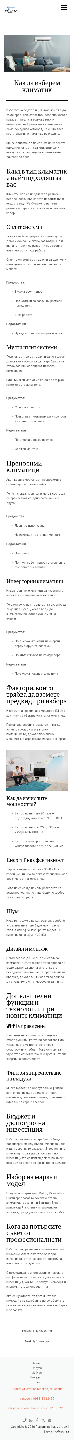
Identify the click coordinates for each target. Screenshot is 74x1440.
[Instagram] (49, 1420)
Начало (37, 1363)
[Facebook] (37, 1420)
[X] (43, 1420)
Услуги (37, 1368)
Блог (37, 1382)
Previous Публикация (37, 1331)
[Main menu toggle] (64, 7)
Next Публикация (37, 1341)
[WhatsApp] (31, 1420)
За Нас (37, 1372)
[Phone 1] (25, 1420)
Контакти (37, 1377)
